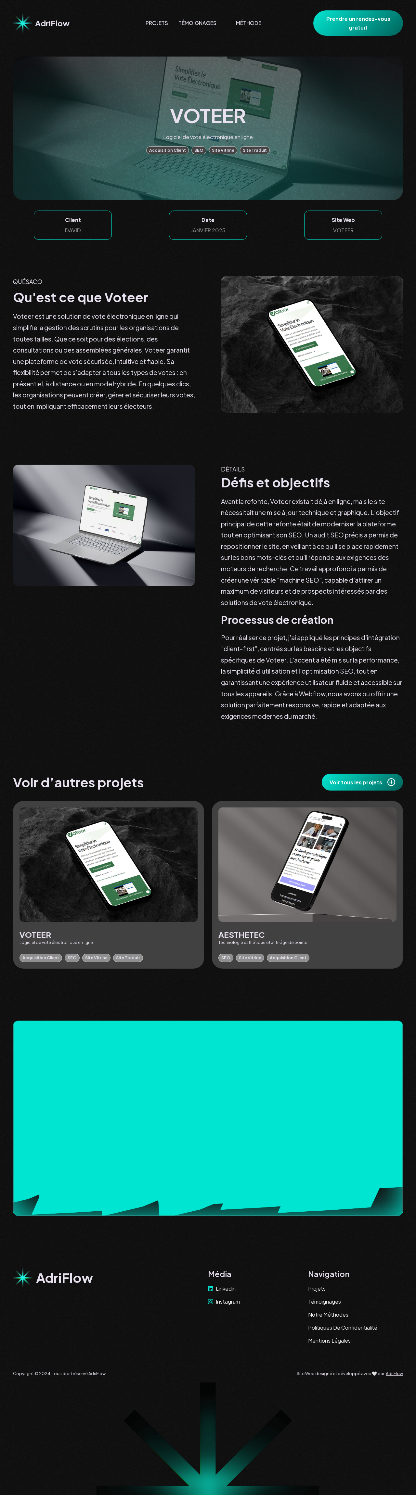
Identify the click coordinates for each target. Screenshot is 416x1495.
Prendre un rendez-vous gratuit (358, 23)
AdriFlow (394, 1373)
